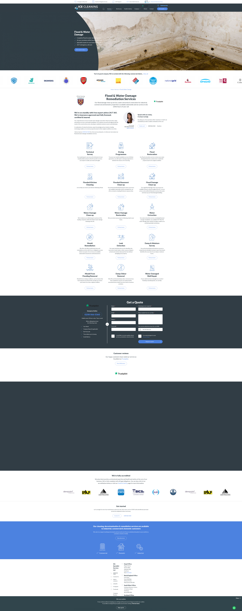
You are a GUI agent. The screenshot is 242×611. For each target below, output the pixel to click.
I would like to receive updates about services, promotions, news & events (125, 336)
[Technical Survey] (90, 145)
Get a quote (161, 8)
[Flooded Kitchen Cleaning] (90, 176)
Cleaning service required (144, 306)
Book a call (142, 126)
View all (145, 74)
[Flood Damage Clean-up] (152, 176)
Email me (159, 126)
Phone (113, 319)
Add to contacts (130, 128)
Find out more (89, 166)
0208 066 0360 (164, 5)
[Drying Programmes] (121, 145)
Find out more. (136, 603)
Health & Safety (128, 9)
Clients (145, 9)
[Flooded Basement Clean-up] (121, 176)
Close (237, 598)
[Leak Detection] (121, 237)
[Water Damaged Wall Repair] (152, 267)
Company (136, 9)
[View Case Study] (16, 81)
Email (112, 312)
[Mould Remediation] (90, 237)
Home (103, 8)
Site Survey (119, 9)
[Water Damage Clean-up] (90, 206)
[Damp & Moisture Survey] (152, 237)
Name (112, 306)
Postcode (113, 326)
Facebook (115, 589)
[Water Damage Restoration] (121, 206)
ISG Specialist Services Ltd (86, 8)
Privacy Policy (146, 337)
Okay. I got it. (121, 607)
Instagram (115, 586)
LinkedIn (115, 583)
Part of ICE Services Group (157, 1)
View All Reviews (121, 363)
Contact (152, 9)
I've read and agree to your (149, 336)
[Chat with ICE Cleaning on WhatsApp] (234, 607)
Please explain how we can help (146, 312)
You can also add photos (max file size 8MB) (148, 326)
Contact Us (116, 576)
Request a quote (150, 341)
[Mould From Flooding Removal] (90, 267)
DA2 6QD (129, 572)
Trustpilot (125, 359)
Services (109, 9)
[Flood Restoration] (152, 145)
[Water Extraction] (152, 206)
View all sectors (121, 538)
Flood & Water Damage (125, 89)
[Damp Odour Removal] (121, 267)
